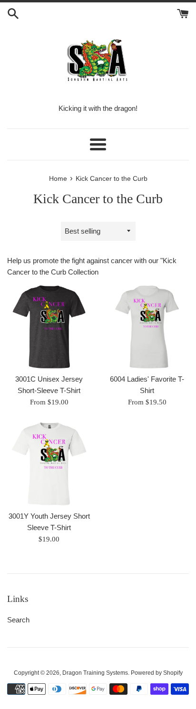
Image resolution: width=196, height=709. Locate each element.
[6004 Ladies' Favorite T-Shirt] (147, 327)
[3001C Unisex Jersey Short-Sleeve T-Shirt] (49, 327)
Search (18, 620)
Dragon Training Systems (95, 673)
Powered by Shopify (157, 673)
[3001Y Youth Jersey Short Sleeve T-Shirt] (49, 464)
